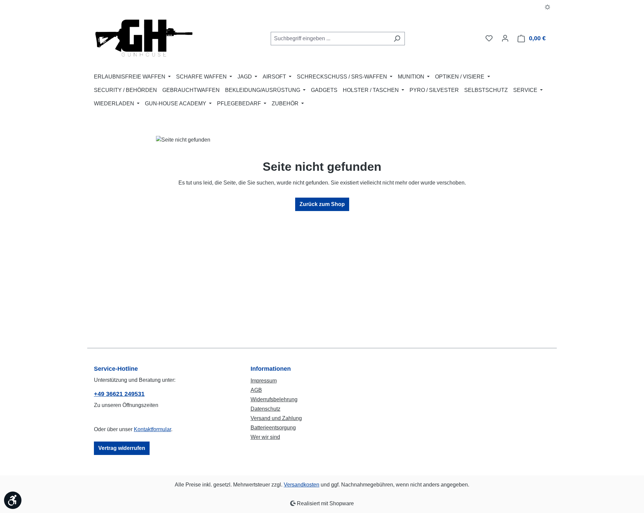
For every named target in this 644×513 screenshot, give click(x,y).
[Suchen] (397, 38)
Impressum (264, 380)
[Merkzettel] (489, 38)
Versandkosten (301, 485)
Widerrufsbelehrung (274, 399)
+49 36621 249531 (119, 394)
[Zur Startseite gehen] (144, 37)
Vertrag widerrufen (121, 448)
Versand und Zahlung (276, 418)
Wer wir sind (265, 437)
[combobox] (330, 38)
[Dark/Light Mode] (547, 6)
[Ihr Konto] (505, 38)
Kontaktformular (152, 429)
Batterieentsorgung (273, 427)
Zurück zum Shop (322, 204)
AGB (256, 390)
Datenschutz (265, 409)
